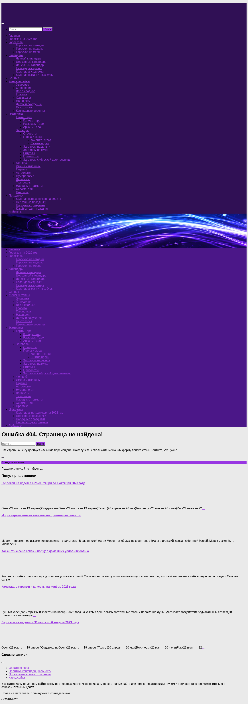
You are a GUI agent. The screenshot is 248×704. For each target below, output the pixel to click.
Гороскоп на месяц (28, 51)
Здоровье (22, 84)
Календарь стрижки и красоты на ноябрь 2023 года (38, 586)
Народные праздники (30, 205)
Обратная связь (19, 667)
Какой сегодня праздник (32, 208)
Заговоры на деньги (36, 146)
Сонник (14, 78)
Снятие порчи (40, 143)
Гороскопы (16, 42)
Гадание (21, 169)
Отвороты (30, 133)
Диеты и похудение (29, 104)
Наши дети (23, 100)
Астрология (24, 172)
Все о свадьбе (25, 91)
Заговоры (22, 130)
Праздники (16, 195)
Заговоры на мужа (35, 149)
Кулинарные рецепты (30, 110)
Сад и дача (23, 97)
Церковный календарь (31, 61)
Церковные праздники (31, 202)
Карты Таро (24, 117)
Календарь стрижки (29, 68)
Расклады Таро (33, 123)
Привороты (31, 156)
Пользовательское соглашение (30, 674)
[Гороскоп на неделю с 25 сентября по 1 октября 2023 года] (8, 502)
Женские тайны (19, 81)
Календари (16, 55)
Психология (24, 107)
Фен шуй (22, 162)
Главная (14, 35)
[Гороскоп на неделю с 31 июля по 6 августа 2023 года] (8, 641)
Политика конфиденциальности (30, 671)
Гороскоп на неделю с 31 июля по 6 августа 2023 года (40, 622)
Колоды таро (31, 120)
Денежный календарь (30, 65)
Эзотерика (16, 113)
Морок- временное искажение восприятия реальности (41, 515)
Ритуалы (29, 153)
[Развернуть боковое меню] (2, 457)
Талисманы (23, 182)
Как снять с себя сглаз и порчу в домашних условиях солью (45, 551)
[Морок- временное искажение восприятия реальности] (8, 534)
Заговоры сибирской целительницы (47, 159)
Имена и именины (28, 166)
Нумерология (25, 175)
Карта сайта (17, 677)
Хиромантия (24, 189)
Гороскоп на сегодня (30, 45)
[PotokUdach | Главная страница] (40, 16)
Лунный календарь (28, 58)
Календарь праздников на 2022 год (39, 198)
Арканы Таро (32, 127)
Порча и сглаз (32, 136)
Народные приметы (29, 185)
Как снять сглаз (41, 140)
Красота (21, 94)
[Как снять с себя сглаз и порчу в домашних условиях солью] (8, 570)
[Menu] (2, 23)
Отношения (24, 87)
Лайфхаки (15, 211)
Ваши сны (23, 179)
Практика (22, 192)
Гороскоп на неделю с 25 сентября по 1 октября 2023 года (43, 483)
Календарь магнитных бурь (34, 74)
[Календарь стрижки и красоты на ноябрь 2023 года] (8, 605)
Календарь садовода (30, 71)
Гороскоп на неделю (29, 48)
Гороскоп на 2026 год (23, 38)
